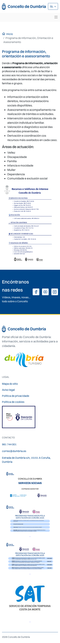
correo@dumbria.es (14, 451)
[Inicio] (24, 6)
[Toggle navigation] (56, 17)
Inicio (9, 34)
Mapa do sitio (10, 383)
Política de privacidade (15, 395)
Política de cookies (13, 401)
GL (52, 6)
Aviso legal (8, 389)
